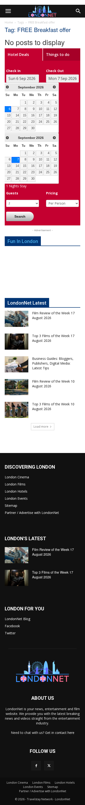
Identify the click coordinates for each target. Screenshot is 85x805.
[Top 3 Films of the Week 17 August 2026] (16, 342)
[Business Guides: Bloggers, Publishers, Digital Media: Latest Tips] (16, 364)
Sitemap (11, 505)
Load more (41, 427)
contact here (64, 732)
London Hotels (16, 491)
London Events (16, 498)
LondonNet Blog (17, 619)
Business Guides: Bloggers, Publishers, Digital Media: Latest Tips (52, 363)
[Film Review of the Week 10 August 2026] (16, 387)
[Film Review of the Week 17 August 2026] (16, 319)
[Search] (78, 11)
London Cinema (17, 477)
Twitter (10, 633)
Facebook (12, 626)
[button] (8, 11)
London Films (15, 484)
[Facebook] (36, 765)
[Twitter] (49, 765)
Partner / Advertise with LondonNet (32, 512)
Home (9, 22)
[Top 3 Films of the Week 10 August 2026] (16, 410)
